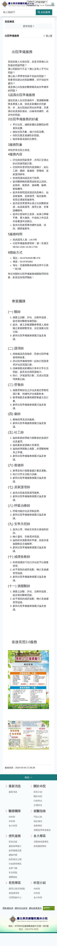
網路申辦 (13, 855)
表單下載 (13, 868)
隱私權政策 (8, 908)
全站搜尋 (45, 12)
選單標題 (27, 26)
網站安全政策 (21, 908)
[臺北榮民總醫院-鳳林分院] (18, 4)
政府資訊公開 (15, 859)
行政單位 (38, 801)
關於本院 (38, 796)
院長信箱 (13, 842)
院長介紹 (38, 792)
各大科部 (13, 825)
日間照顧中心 (15, 897)
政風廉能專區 (40, 846)
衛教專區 (38, 825)
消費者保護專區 (41, 842)
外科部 (12, 821)
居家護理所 (14, 893)
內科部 (12, 817)
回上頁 (48, 36)
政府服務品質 (15, 850)
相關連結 (13, 877)
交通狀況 (38, 805)
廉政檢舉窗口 (15, 846)
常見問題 (13, 872)
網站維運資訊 (35, 908)
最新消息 (13, 792)
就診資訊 (38, 821)
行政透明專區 (15, 864)
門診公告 (38, 817)
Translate (50, 5)
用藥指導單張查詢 (42, 830)
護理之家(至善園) (17, 889)
